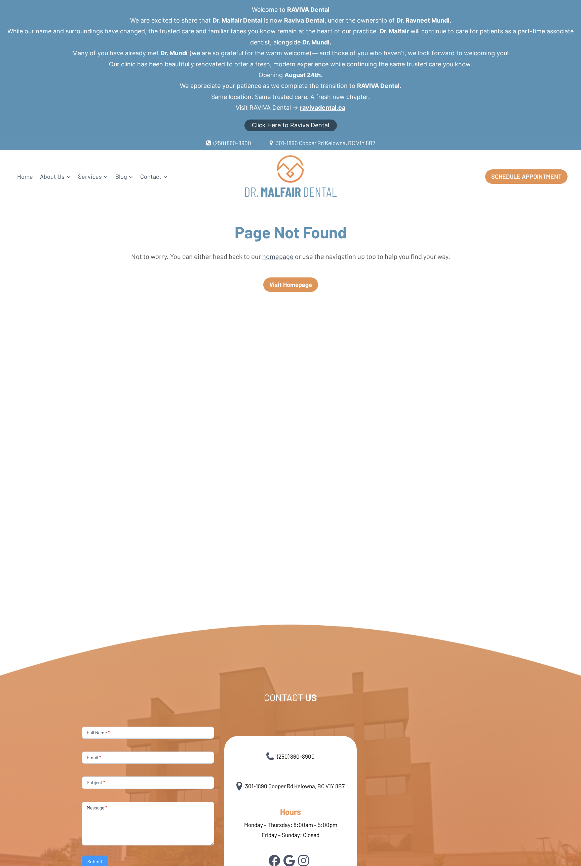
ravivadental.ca (322, 107)
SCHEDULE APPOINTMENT (526, 176)
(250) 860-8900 (296, 756)
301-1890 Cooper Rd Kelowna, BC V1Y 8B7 (295, 785)
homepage (278, 256)
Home (25, 176)
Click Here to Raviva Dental (290, 125)
